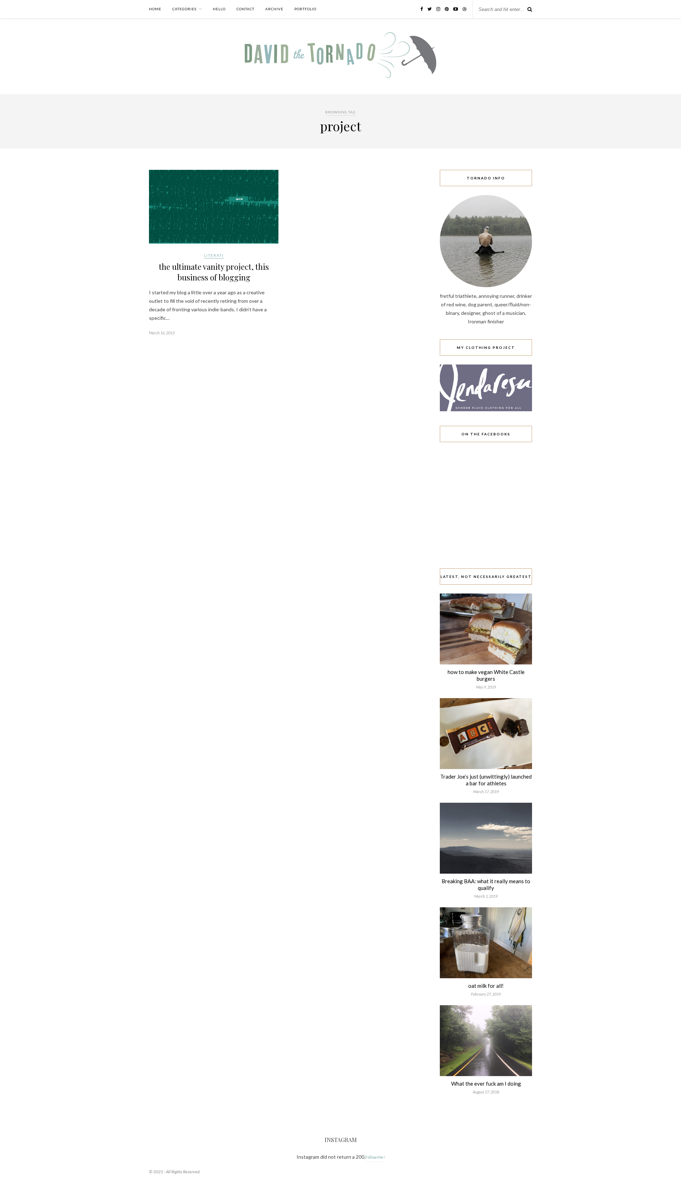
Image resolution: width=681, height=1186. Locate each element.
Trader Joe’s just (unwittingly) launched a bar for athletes (486, 779)
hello (219, 9)
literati (214, 255)
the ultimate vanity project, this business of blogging (214, 272)
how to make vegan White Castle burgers (486, 675)
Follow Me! (375, 1157)
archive (274, 9)
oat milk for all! (486, 985)
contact (245, 9)
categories (184, 9)
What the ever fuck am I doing (486, 1083)
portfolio (305, 9)
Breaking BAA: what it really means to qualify (486, 884)
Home (155, 9)
